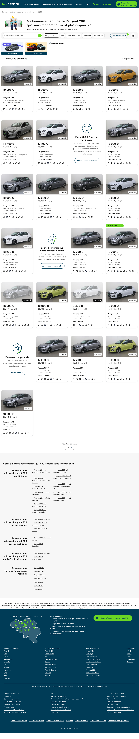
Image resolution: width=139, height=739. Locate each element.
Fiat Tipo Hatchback (93, 675)
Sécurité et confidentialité (60, 707)
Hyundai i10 (90, 667)
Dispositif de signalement (118, 721)
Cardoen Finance (113, 699)
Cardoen (5, 12)
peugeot (28, 12)
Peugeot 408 (38, 586)
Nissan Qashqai (50, 665)
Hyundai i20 (90, 651)
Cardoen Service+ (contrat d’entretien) (121, 710)
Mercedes (7, 670)
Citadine (130, 662)
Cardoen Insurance (114, 702)
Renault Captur (50, 670)
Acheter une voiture (19, 721)
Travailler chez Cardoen (12, 704)
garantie (68, 626)
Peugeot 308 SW (40, 579)
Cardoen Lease (112, 704)
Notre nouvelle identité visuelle (15, 712)
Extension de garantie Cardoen (118, 707)
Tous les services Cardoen (116, 696)
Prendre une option (58, 704)
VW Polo (48, 673)
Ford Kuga (89, 654)
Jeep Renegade (91, 656)
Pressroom (54, 712)
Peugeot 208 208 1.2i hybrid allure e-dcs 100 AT (62, 478)
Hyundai (7, 662)
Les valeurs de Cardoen (12, 702)
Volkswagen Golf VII (93, 659)
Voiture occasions (16, 12)
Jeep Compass (91, 665)
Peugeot (7, 678)
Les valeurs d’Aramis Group (14, 710)
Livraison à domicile (114, 712)
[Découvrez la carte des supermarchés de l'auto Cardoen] (25, 643)
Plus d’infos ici (17, 373)
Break (129, 656)
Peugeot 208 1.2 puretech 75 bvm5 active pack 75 (41, 480)
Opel (5, 673)
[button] (57, 35)
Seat (5, 675)
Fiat (5, 654)
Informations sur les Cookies (61, 710)
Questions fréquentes (58, 696)
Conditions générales (58, 702)
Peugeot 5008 (39, 575)
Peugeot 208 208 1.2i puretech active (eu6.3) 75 (62, 486)
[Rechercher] (40, 35)
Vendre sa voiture (36, 721)
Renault (6, 651)
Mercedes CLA (50, 667)
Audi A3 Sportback (92, 673)
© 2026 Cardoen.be (69, 728)
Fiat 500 (48, 656)
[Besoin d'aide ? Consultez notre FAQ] (118, 4)
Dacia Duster (49, 654)
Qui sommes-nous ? (11, 699)
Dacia (6, 656)
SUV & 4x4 (130, 651)
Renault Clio (49, 651)
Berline (129, 654)
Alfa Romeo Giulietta (93, 662)
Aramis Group (9, 707)
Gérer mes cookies (98, 721)
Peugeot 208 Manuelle (42, 553)
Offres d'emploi (81, 721)
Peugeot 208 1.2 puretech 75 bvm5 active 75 (41, 472)
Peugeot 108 (38, 589)
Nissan (6, 667)
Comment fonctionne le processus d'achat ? (67, 699)
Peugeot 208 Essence (42, 519)
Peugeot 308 (38, 582)
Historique (7, 696)
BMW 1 (47, 675)
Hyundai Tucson (51, 659)
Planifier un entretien (55, 721)
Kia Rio (47, 662)
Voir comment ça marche (87, 160)
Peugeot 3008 (39, 571)
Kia (5, 665)
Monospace (131, 659)
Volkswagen (8, 659)
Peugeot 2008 (39, 568)
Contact (69, 721)
